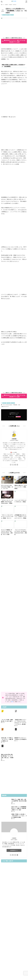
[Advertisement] (14, 370)
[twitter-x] (13, 465)
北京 (19, 404)
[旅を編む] (14, 1)
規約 (12, 701)
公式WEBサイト (14, 850)
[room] (17, 465)
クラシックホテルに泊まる (7, 404)
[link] (11, 465)
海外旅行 (4, 14)
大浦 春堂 (14, 438)
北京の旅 (11, 14)
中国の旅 (8, 14)
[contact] (17, 855)
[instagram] (15, 465)
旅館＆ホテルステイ (5, 406)
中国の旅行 (15, 404)
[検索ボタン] (1, 1)
